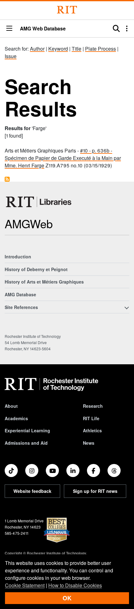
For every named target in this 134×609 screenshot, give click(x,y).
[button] (9, 29)
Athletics (92, 430)
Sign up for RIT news (95, 491)
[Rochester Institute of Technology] (67, 10)
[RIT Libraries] (39, 202)
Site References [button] (21, 307)
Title (76, 48)
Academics (16, 418)
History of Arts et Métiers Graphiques (44, 282)
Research (93, 406)
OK (67, 598)
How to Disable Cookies (75, 585)
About (11, 406)
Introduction (18, 256)
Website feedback (32, 491)
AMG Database (20, 294)
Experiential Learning (27, 430)
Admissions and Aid (26, 443)
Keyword (58, 48)
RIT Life (91, 418)
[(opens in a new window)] (11, 470)
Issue (11, 56)
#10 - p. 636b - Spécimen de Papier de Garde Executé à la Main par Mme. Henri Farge (63, 158)
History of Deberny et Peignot (36, 269)
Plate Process (100, 48)
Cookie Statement (25, 585)
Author (37, 48)
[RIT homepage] (51, 384)
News (88, 443)
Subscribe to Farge (7, 179)
